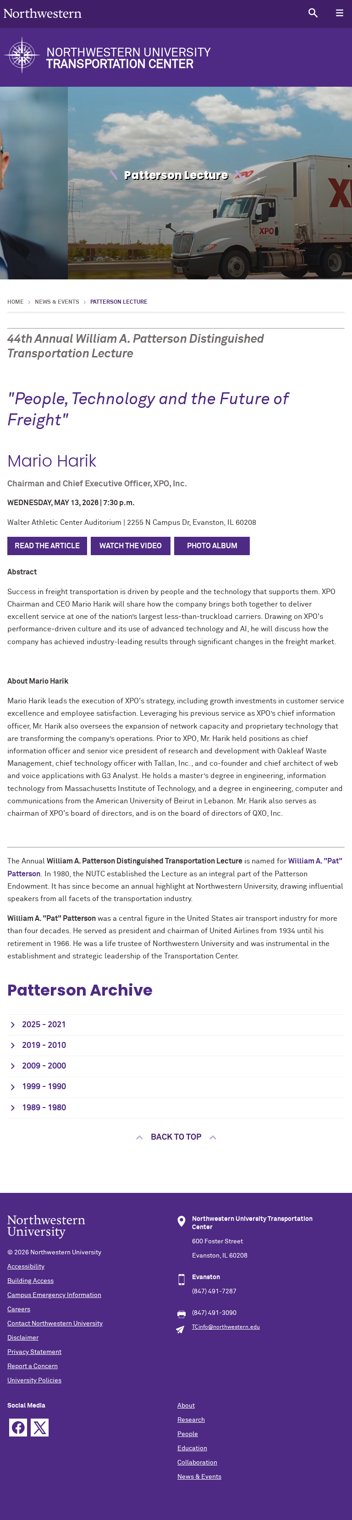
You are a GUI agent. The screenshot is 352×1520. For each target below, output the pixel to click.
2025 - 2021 (44, 1025)
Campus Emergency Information (54, 1295)
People (187, 1434)
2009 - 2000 (44, 1066)
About (186, 1406)
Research (191, 1420)
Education (192, 1448)
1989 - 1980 (44, 1108)
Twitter (40, 1427)
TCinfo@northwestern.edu (226, 1327)
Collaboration (197, 1462)
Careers (18, 1309)
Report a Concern (32, 1366)
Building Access (30, 1281)
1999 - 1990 (44, 1087)
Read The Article (47, 546)
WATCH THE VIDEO (130, 546)
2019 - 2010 (44, 1045)
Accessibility (25, 1267)
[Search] (312, 12)
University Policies (34, 1380)
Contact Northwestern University (55, 1323)
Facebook (18, 1427)
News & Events (57, 302)
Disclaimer (22, 1338)
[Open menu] (339, 12)
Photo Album (212, 546)
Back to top (176, 1137)
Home (15, 302)
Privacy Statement (34, 1352)
